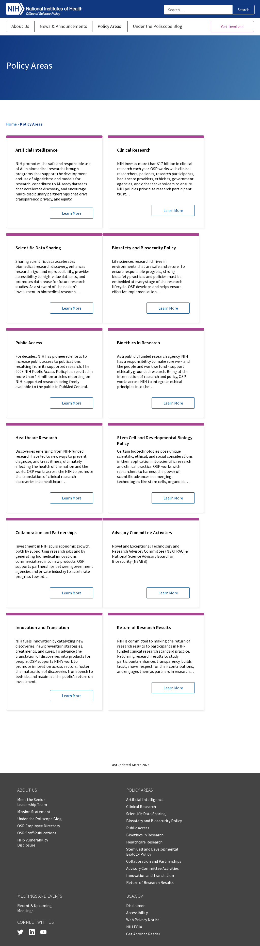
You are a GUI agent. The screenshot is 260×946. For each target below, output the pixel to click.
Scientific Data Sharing (146, 813)
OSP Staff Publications (36, 832)
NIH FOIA (134, 926)
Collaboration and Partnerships (153, 861)
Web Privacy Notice (142, 919)
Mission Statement (34, 811)
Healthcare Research (144, 841)
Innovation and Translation (150, 875)
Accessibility (137, 912)
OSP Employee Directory (38, 825)
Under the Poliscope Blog (39, 818)
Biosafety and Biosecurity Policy (154, 820)
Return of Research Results (150, 882)
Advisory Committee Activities (152, 868)
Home (11, 124)
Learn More (72, 213)
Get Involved (232, 26)
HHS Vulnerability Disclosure (32, 842)
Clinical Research (141, 806)
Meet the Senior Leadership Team (32, 802)
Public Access (137, 827)
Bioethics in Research (145, 834)
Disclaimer (135, 905)
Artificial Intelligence (145, 799)
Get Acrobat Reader (143, 933)
